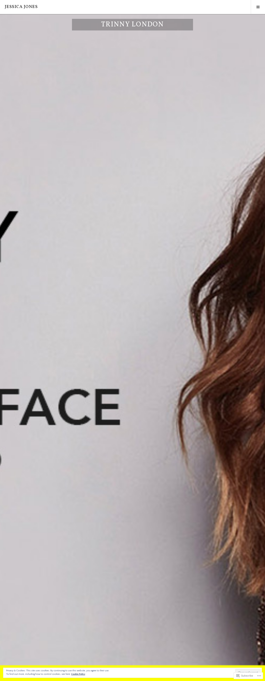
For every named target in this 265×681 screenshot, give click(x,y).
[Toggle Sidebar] (258, 7)
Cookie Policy (78, 674)
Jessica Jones (21, 7)
